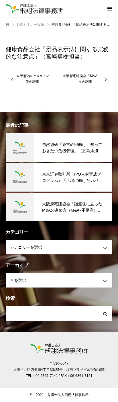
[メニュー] (109, 8)
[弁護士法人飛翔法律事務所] (53, 9)
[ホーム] (7, 24)
